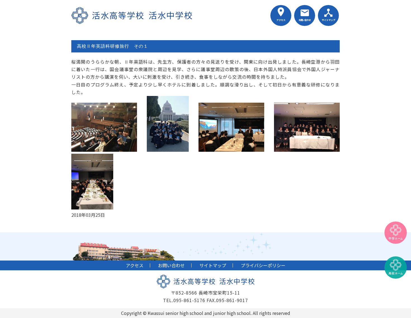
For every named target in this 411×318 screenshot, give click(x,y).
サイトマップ (328, 19)
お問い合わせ (305, 19)
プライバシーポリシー (263, 265)
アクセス (281, 19)
